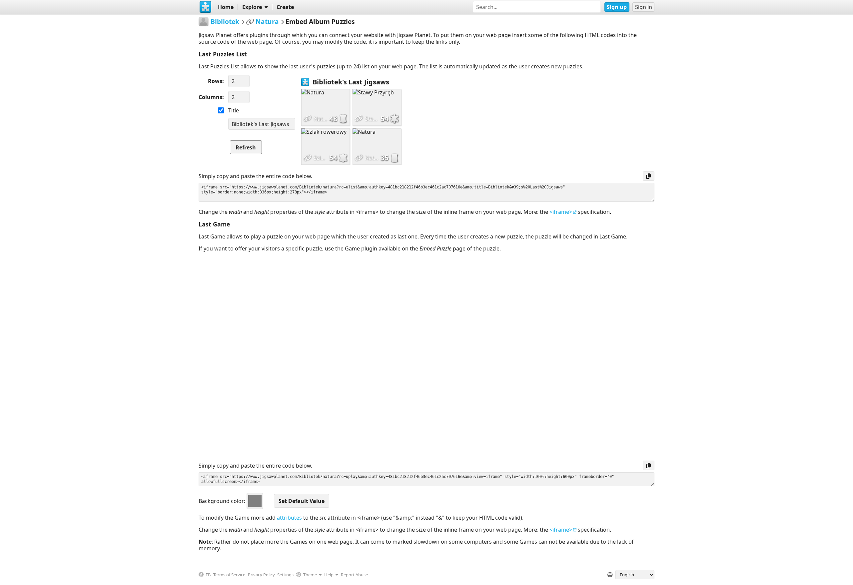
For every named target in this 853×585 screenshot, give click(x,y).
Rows (215, 81)
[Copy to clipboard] (648, 176)
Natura (267, 21)
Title (233, 110)
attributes (289, 517)
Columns (210, 97)
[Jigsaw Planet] (206, 7)
